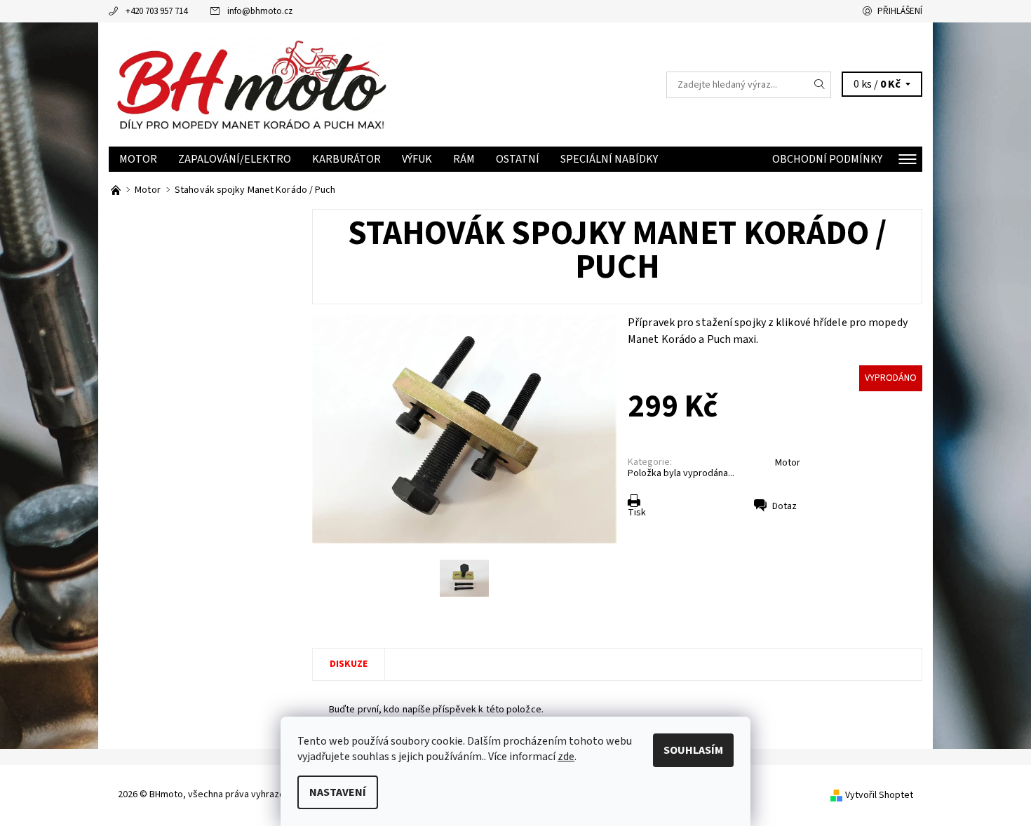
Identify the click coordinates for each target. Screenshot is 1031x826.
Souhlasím (693, 750)
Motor (138, 159)
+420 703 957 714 (156, 11)
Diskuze (349, 664)
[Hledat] (820, 85)
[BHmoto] (251, 84)
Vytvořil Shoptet (879, 795)
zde (566, 756)
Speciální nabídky (609, 159)
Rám (464, 159)
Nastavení (337, 792)
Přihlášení (899, 11)
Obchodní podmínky (827, 159)
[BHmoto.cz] (117, 190)
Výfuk (417, 159)
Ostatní (517, 159)
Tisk (637, 513)
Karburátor (346, 159)
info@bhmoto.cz (259, 11)
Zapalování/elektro (234, 159)
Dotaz (784, 506)
